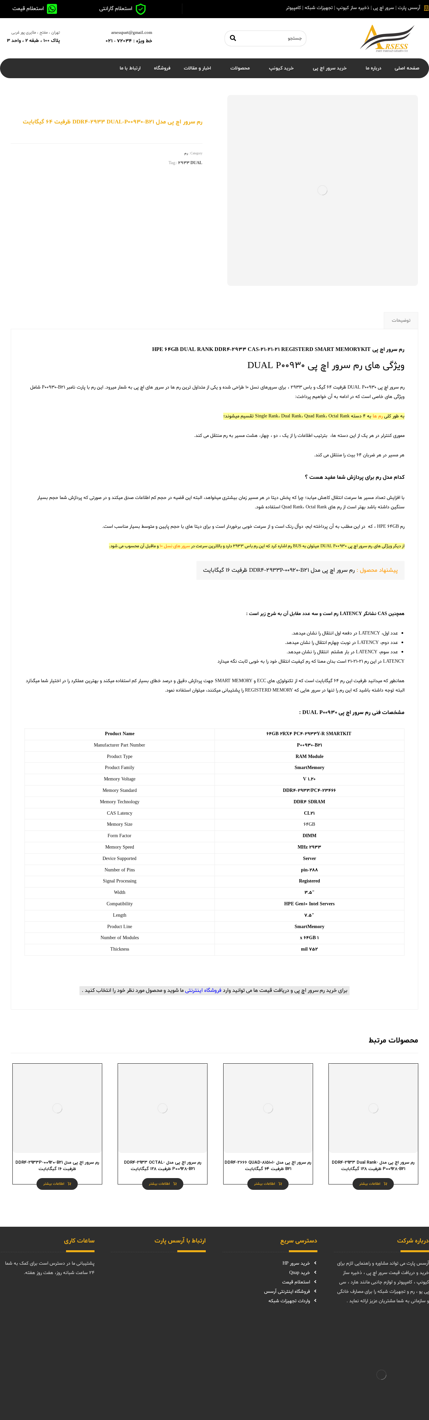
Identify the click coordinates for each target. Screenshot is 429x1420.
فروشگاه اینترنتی (203, 990)
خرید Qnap (299, 1272)
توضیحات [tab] (401, 320)
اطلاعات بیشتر (369, 1183)
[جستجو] (233, 38)
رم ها (378, 416)
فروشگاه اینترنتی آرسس (287, 1291)
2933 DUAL (190, 163)
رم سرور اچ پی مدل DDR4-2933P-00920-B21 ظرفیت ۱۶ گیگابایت (279, 570)
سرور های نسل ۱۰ (175, 546)
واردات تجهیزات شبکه (289, 1301)
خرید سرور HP (296, 1263)
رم (186, 153)
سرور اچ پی (388, 387)
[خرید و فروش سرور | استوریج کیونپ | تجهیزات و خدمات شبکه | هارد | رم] (387, 38)
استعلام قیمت (296, 1282)
